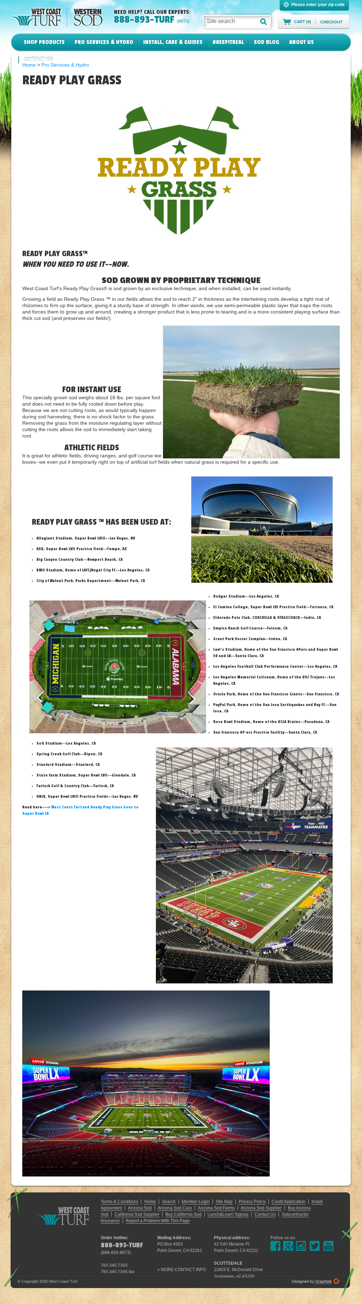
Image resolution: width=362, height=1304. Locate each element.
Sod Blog (266, 42)
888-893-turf (144, 19)
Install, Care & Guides (173, 42)
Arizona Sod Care (175, 1208)
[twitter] (315, 1246)
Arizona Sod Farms (216, 1208)
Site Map (224, 1201)
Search (169, 1201)
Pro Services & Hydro (104, 42)
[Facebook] (275, 1246)
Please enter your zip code (318, 4)
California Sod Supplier (137, 1214)
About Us (301, 42)
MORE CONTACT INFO (183, 1269)
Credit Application (288, 1201)
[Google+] (288, 1246)
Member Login (196, 1201)
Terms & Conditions (119, 1201)
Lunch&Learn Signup (228, 1214)
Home (150, 1201)
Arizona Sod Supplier (261, 1208)
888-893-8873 (116, 1252)
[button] (263, 21)
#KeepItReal (228, 42)
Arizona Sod (140, 1208)
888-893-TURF (122, 1245)
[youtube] (328, 1246)
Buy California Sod (183, 1214)
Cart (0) (302, 21)
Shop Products (44, 42)
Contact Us (38, 59)
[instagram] (301, 1246)
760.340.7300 (114, 1265)
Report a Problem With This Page (158, 1220)
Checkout (331, 22)
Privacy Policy (252, 1201)
